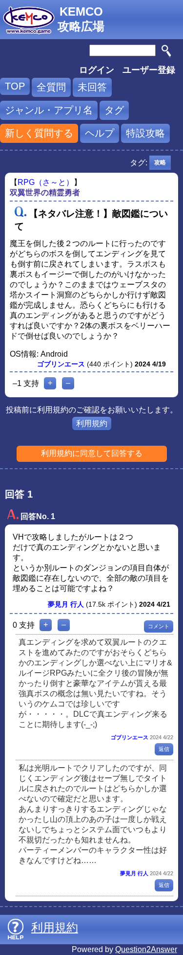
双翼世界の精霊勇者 (45, 192)
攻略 (160, 162)
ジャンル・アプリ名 (49, 110)
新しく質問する (39, 133)
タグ (114, 110)
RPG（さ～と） (46, 182)
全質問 (51, 87)
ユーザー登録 (148, 70)
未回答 (92, 87)
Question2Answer (146, 949)
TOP (15, 86)
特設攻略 (145, 133)
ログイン (96, 70)
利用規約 (91, 423)
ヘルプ (99, 133)
